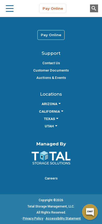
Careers (51, 178)
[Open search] (94, 8)
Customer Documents (51, 70)
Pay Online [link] (51, 35)
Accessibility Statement (63, 218)
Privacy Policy (33, 218)
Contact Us (51, 63)
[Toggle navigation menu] (9, 8)
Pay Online (53, 8)
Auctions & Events (51, 77)
